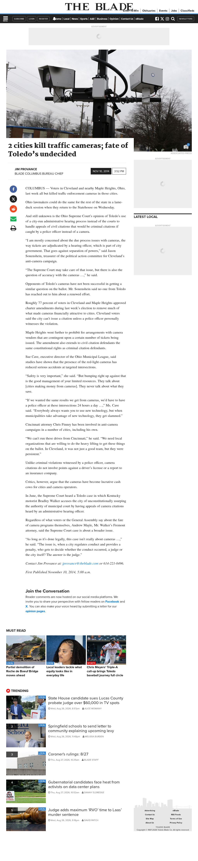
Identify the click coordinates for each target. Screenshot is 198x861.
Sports (84, 19)
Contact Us (127, 19)
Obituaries (148, 11)
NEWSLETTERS (185, 18)
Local (66, 19)
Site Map (150, 818)
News (75, 19)
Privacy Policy (176, 822)
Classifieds (187, 11)
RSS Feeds (176, 814)
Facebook (112, 601)
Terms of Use (176, 818)
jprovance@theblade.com (80, 563)
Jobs (174, 11)
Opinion (114, 19)
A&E (92, 19)
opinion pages (35, 611)
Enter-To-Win (131, 11)
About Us (150, 822)
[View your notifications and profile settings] (54, 19)
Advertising (150, 810)
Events (163, 11)
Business (102, 19)
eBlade (139, 19)
